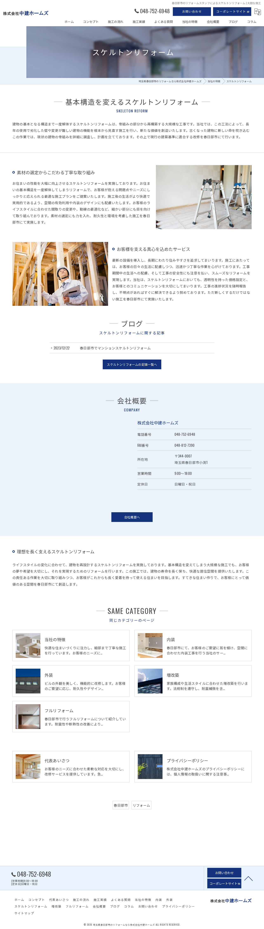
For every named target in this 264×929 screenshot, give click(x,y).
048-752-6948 (184, 434)
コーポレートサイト (231, 11)
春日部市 (121, 805)
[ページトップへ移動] (248, 878)
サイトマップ (24, 913)
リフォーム (141, 805)
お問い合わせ (192, 11)
